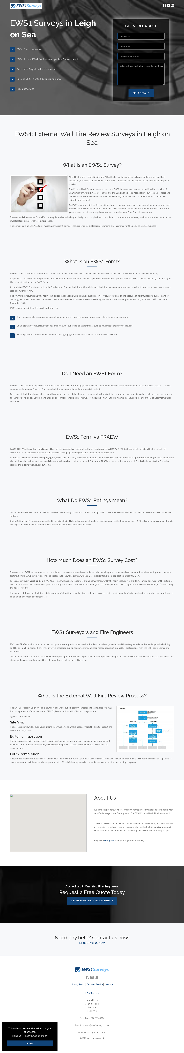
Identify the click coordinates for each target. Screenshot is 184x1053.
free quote (109, 840)
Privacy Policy (78, 984)
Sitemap (108, 984)
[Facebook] (164, 5)
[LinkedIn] (172, 5)
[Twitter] (168, 5)
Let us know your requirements (92, 900)
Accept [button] (29, 1043)
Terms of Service (95, 984)
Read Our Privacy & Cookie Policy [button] (29, 1036)
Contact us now (94, 943)
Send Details (141, 93)
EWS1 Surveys (92, 992)
